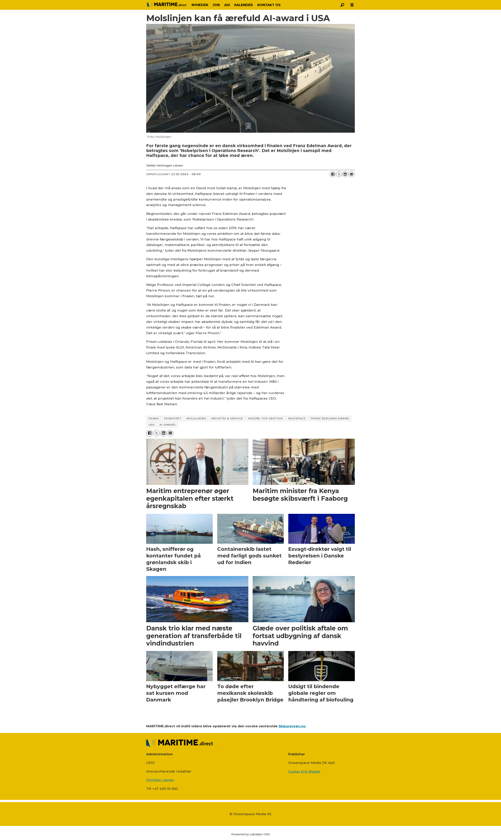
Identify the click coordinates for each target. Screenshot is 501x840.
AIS (227, 5)
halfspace (296, 418)
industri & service (227, 418)
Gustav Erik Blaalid (304, 771)
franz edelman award (329, 418)
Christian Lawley (160, 780)
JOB (216, 5)
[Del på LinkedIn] (345, 174)
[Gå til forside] (166, 5)
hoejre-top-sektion (265, 418)
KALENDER (243, 5)
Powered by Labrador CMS (250, 834)
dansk (153, 418)
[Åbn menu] (352, 5)
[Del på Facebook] (333, 174)
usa (151, 424)
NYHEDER (200, 5)
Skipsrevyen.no (291, 726)
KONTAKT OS (268, 5)
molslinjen (196, 418)
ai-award (167, 424)
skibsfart (172, 418)
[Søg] (342, 5)
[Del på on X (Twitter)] (339, 174)
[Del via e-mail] (351, 174)
